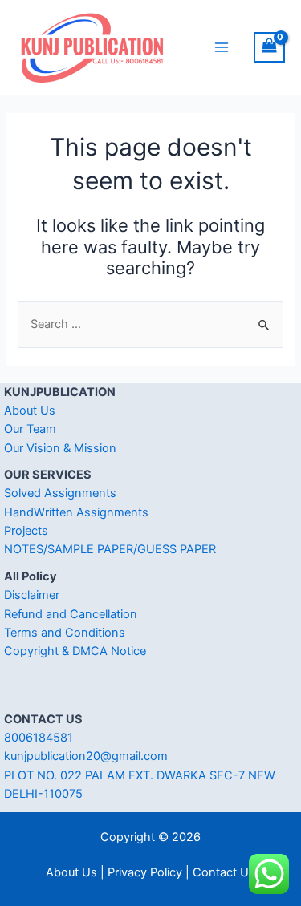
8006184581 (38, 737)
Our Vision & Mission (60, 448)
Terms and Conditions (64, 632)
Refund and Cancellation (70, 614)
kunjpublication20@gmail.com (86, 756)
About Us (29, 410)
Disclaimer (31, 595)
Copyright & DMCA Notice (75, 651)
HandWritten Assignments (76, 512)
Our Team (30, 429)
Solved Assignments (60, 493)
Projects (26, 531)
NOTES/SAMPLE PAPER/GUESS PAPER (110, 549)
